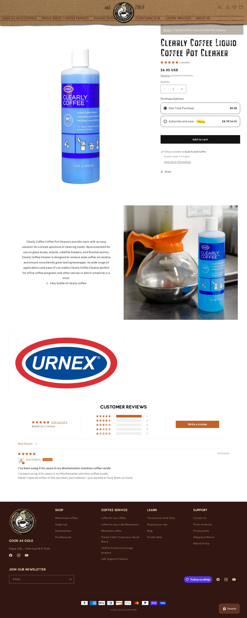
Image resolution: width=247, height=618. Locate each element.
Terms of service (202, 524)
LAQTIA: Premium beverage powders (117, 550)
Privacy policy (201, 530)
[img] (27, 454)
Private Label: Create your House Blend (120, 539)
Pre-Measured (63, 537)
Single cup (61, 524)
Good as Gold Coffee (127, 609)
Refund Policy (201, 543)
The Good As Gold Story (161, 518)
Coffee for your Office (113, 518)
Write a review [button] (197, 424)
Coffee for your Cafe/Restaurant (120, 524)
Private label (154, 537)
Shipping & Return (203, 537)
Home (167, 30)
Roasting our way (157, 524)
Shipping (165, 75)
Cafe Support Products (114, 559)
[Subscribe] (70, 579)
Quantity (165, 81)
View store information (177, 161)
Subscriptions (63, 530)
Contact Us (199, 518)
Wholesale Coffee (111, 530)
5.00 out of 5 (59, 422)
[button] (65, 18)
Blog (149, 530)
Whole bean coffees (66, 518)
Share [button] (168, 171)
